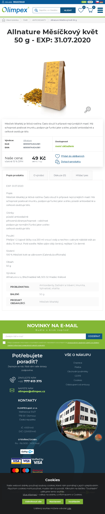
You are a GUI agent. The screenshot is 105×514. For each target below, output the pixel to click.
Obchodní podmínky (77, 371)
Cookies (78, 380)
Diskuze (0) (60, 175)
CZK (84, 2)
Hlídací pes (82, 175)
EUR (90, 2)
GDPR (78, 376)
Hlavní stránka (12, 20)
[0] (80, 11)
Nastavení (55, 501)
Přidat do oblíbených (72, 156)
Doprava (77, 362)
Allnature (27, 140)
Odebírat (94, 336)
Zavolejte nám (30, 379)
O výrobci (38, 175)
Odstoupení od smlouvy (78, 384)
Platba (78, 367)
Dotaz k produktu (71, 161)
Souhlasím (74, 501)
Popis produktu (15, 175)
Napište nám (31, 390)
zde (69, 508)
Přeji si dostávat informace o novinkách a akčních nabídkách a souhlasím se (53, 343)
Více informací (30, 494)
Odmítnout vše (33, 501)
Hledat (68, 10)
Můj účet (8, 2)
